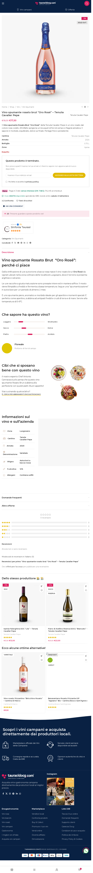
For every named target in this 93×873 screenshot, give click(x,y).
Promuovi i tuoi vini (40, 826)
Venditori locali (38, 814)
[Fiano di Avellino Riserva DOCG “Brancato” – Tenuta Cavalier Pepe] (67, 604)
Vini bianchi (6, 818)
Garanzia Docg (68, 826)
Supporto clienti (68, 822)
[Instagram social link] (10, 794)
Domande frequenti (70, 818)
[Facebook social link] (12, 242)
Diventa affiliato (38, 835)
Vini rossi (5, 814)
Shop (12, 107)
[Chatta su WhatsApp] (85, 850)
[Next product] (87, 107)
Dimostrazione (38, 839)
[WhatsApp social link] (27, 242)
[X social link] (15, 242)
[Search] (87, 3)
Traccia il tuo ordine (70, 814)
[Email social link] (18, 242)
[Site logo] (45, 3)
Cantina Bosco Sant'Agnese (59, 704)
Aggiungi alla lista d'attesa (69, 175)
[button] (42, 586)
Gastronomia (7, 831)
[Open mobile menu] (3, 3)
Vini (18, 107)
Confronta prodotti (40, 818)
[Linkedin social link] (24, 242)
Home (4, 107)
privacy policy (32, 182)
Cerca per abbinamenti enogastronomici (22, 394)
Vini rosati (6, 822)
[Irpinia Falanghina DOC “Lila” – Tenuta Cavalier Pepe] (23, 604)
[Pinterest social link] (21, 242)
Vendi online (37, 831)
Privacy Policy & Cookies (72, 839)
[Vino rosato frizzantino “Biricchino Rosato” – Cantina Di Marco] (23, 674)
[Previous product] (82, 107)
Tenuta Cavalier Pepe (79, 115)
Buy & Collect (37, 822)
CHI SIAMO (63, 849)
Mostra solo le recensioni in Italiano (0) (18, 557)
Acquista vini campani (11, 839)
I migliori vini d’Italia (10, 835)
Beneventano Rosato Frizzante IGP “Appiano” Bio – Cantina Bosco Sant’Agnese (68, 699)
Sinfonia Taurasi (21, 227)
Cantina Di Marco (10, 704)
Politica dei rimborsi (70, 835)
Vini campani (25, 10)
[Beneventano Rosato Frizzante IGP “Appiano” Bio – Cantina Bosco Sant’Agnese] (67, 674)
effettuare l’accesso (14, 567)
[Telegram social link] (30, 242)
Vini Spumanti (28, 107)
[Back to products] (85, 107)
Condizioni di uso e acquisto (73, 831)
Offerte (71, 10)
